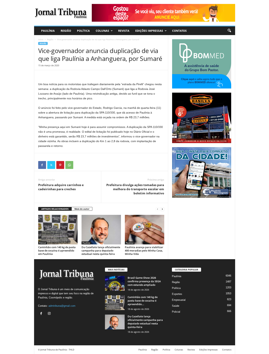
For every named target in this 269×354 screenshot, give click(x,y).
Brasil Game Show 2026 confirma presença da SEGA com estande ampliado (144, 281)
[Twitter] (51, 165)
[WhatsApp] (69, 165)
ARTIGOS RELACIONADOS (55, 208)
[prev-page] (158, 209)
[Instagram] (49, 313)
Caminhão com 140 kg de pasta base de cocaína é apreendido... (143, 300)
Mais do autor (81, 208)
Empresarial (179, 299)
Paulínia (48, 31)
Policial (42, 242)
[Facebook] (42, 165)
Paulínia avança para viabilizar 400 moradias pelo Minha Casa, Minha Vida (144, 250)
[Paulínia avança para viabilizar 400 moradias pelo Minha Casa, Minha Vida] (144, 229)
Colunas (102, 31)
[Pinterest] (60, 165)
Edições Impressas (149, 31)
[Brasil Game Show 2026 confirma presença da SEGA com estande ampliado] (115, 283)
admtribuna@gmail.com (61, 305)
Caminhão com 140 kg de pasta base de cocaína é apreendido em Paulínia (57, 250)
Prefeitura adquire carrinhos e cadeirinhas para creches (61, 187)
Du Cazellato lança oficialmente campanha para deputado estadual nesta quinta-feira (101, 250)
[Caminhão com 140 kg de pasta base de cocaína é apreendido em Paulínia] (58, 229)
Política (83, 31)
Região (66, 31)
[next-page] (162, 209)
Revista (123, 31)
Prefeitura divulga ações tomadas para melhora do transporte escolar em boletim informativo (135, 189)
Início (40, 39)
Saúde (175, 305)
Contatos (179, 31)
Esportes (177, 294)
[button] (229, 30)
